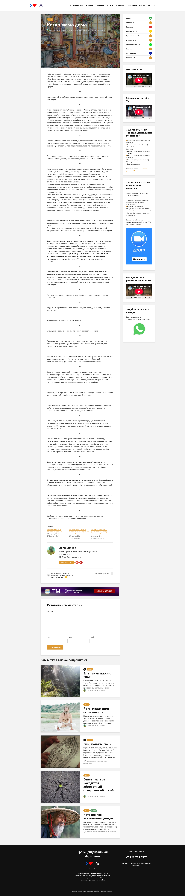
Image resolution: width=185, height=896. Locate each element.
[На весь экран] (149, 86)
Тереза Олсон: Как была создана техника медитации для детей (79, 532)
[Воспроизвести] (131, 86)
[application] (139, 80)
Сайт (92, 637)
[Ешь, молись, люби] (60, 751)
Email (71, 637)
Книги (110, 5)
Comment (50, 611)
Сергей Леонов (55, 30)
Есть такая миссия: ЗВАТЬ (97, 675)
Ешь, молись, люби (97, 744)
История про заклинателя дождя (98, 816)
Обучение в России (136, 5)
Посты (50, 19)
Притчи (93, 810)
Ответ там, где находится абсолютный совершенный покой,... (99, 785)
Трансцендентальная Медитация (96, 761)
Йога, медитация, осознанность (96, 710)
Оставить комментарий (80, 30)
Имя (48, 637)
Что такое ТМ (76, 5)
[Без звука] (146, 86)
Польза (89, 5)
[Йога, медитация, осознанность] (60, 716)
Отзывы (100, 5)
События (120, 5)
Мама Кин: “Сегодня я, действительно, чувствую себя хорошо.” (99, 532)
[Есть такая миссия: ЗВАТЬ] (60, 681)
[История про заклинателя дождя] (60, 822)
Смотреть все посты (66, 562)
